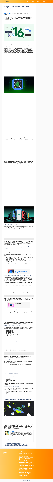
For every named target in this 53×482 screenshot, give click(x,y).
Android (9, 13)
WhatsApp (28, 475)
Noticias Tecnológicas (30, 467)
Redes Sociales (28, 469)
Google (25, 460)
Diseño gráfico (28, 458)
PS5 (27, 468)
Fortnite (20, 460)
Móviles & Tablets (17, 443)
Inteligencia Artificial (22, 465)
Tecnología (21, 473)
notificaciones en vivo (27, 138)
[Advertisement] (19, 60)
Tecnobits (5, 13)
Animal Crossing (30, 453)
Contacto (5, 453)
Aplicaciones (22, 454)
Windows (43, 1)
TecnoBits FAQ (27, 472)
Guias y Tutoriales (30, 460)
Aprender (38, 1)
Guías (27, 1)
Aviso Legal (5, 452)
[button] (48, 1)
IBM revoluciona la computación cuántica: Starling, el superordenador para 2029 (16, 445)
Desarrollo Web (24, 458)
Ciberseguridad (22, 457)
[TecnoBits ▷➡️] (6, 1)
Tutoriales (30, 473)
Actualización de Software (11, 443)
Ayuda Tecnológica (26, 456)
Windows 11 (27, 477)
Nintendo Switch (25, 467)
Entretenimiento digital (30, 459)
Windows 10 (22, 477)
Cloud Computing (27, 457)
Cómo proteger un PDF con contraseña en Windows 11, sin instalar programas (16, 444)
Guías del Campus (24, 462)
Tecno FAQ (32, 1)
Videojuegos (23, 475)
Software (21, 472)
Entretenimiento (25, 459)
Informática (29, 464)
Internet (26, 465)
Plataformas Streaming (23, 468)
